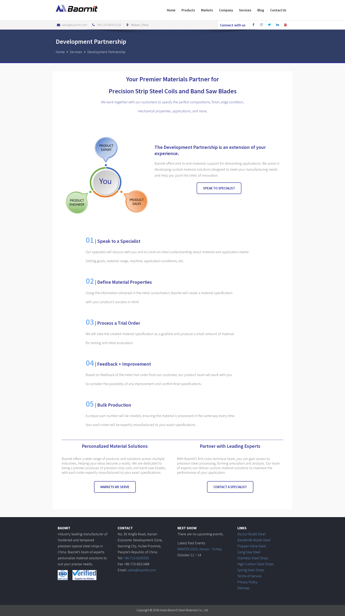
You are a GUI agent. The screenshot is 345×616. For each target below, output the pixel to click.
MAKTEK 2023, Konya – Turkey (199, 549)
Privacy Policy (247, 582)
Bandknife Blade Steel (254, 540)
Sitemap (243, 588)
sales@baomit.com (74, 25)
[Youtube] (285, 25)
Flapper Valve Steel (251, 546)
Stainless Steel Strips (252, 558)
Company (226, 10)
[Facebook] (253, 25)
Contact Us (278, 10)
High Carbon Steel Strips (255, 564)
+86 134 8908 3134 (109, 25)
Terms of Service (249, 576)
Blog (260, 10)
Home (171, 10)
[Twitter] (269, 25)
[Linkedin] (277, 25)
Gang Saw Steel (248, 552)
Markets (207, 10)
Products (188, 10)
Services (245, 10)
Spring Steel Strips (250, 570)
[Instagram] (261, 25)
